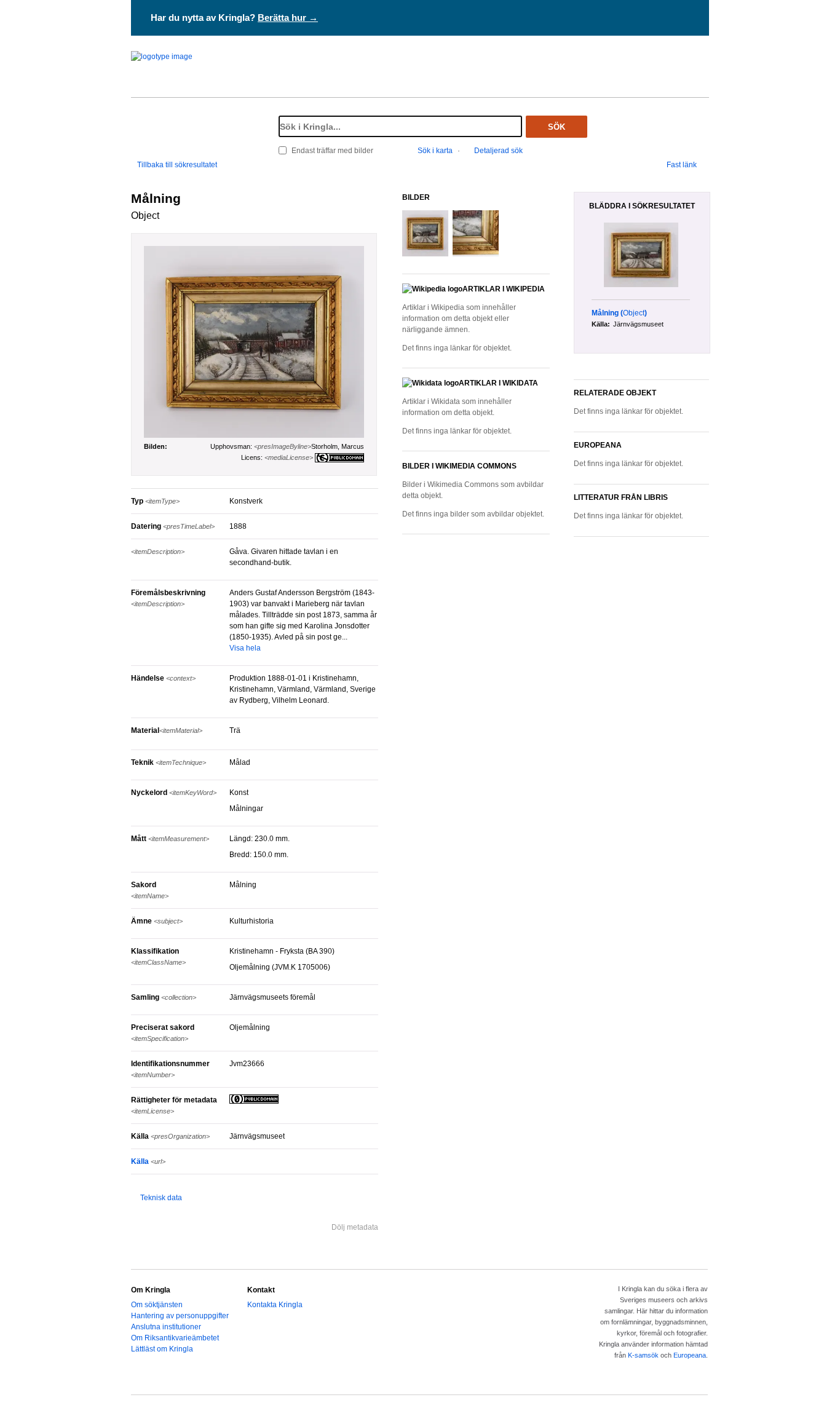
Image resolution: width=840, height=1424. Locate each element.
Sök (556, 127)
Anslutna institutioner (166, 1327)
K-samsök (643, 1355)
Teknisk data (161, 1197)
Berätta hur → (288, 17)
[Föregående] (585, 256)
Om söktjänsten (157, 1304)
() (619, 313)
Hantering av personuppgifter (180, 1315)
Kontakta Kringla (275, 1304)
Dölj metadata (354, 1227)
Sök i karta (435, 150)
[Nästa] (705, 256)
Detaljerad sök (498, 150)
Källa (148, 1161)
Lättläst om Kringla (162, 1349)
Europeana (689, 1355)
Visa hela (245, 648)
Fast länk (682, 164)
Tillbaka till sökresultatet (177, 164)
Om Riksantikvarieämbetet (175, 1338)
